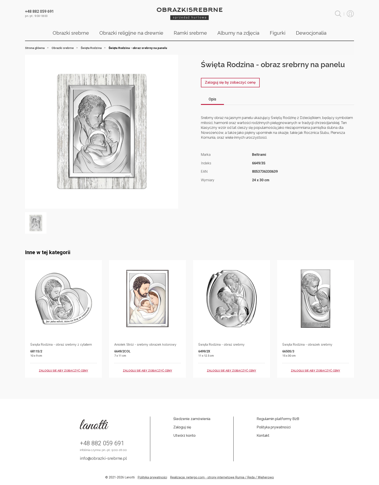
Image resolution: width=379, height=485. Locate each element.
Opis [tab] (212, 99)
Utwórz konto (184, 435)
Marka (206, 155)
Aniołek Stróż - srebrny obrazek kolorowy (145, 344)
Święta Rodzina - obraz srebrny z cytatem (61, 344)
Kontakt (263, 435)
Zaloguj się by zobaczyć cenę (230, 82)
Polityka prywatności (274, 427)
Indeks (206, 163)
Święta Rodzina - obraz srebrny (221, 344)
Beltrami (259, 155)
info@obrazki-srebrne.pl (103, 458)
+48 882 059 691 (102, 443)
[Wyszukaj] (338, 14)
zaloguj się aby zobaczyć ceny (63, 370)
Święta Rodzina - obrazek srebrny (307, 344)
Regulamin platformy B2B (278, 419)
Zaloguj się (182, 427)
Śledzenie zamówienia (191, 419)
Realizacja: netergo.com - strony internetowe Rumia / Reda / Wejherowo (222, 477)
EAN (204, 171)
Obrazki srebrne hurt (189, 13)
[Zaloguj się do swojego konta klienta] (350, 14)
